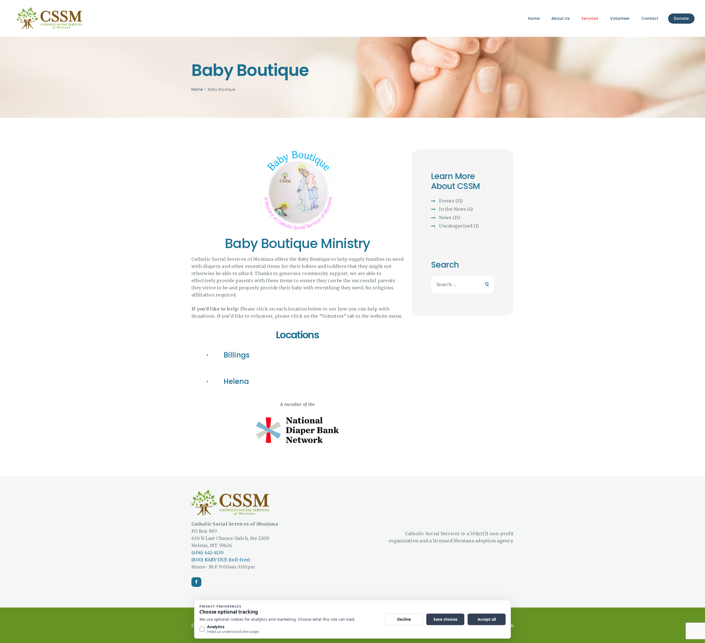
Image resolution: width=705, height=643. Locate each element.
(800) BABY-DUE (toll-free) (220, 559)
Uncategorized (455, 226)
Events (446, 201)
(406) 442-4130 (207, 552)
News (445, 217)
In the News (452, 209)
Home (197, 89)
